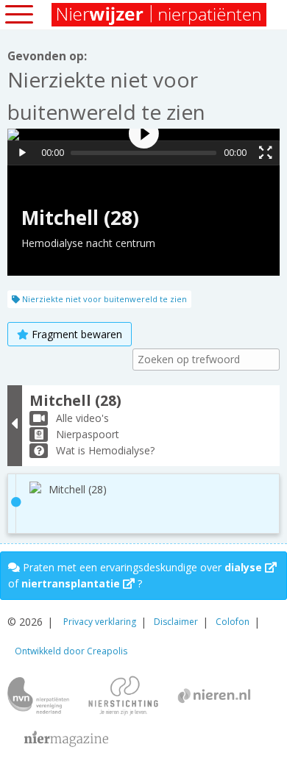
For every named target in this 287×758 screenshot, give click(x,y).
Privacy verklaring (99, 621)
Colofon (232, 621)
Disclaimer (176, 621)
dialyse (244, 567)
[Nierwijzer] (160, 14)
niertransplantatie (72, 583)
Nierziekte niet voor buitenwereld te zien (103, 298)
